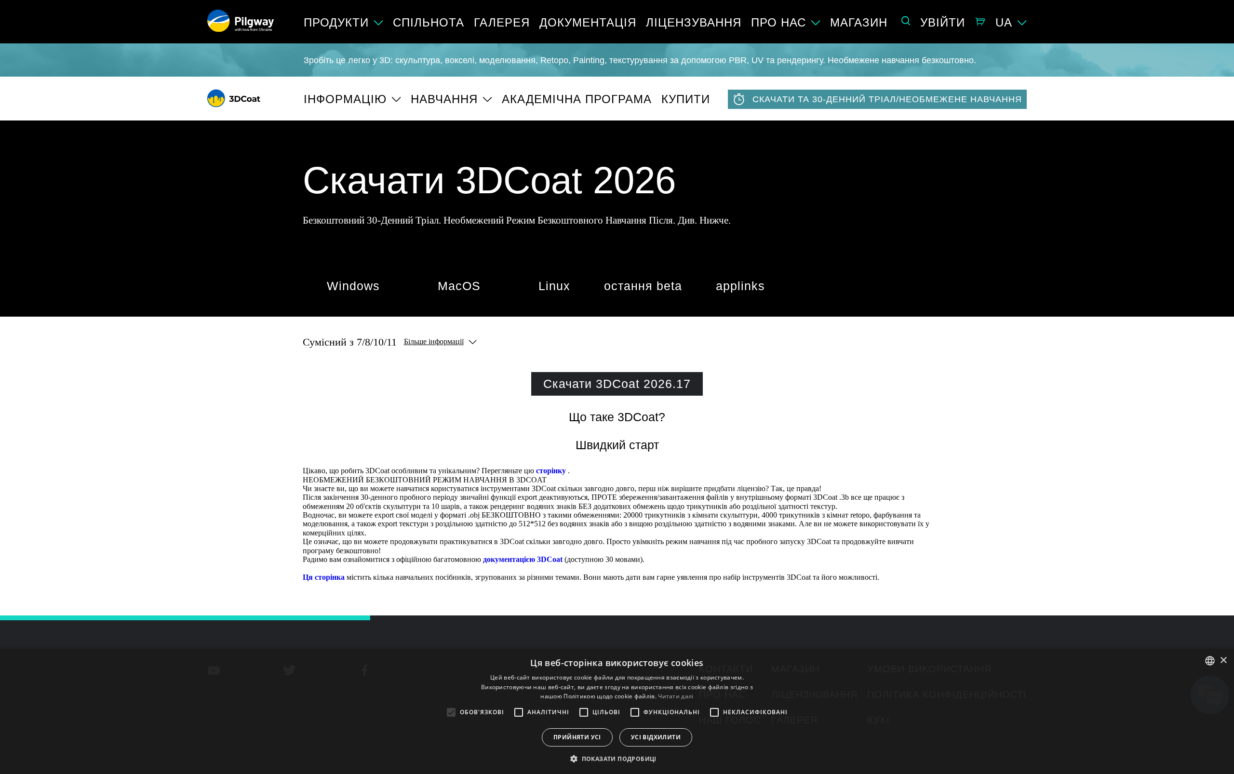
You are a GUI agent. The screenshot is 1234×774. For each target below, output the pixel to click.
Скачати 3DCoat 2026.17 (617, 383)
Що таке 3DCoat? (617, 417)
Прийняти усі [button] (577, 737)
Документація (587, 22)
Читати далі (675, 696)
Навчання (444, 99)
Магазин (858, 22)
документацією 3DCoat (523, 559)
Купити (685, 99)
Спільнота (428, 22)
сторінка (330, 577)
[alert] (617, 711)
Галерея (502, 22)
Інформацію (345, 99)
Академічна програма (577, 99)
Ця (308, 577)
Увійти (942, 22)
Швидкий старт (617, 445)
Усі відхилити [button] (656, 737)
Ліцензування (693, 22)
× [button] (1223, 660)
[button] (617, 758)
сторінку (551, 471)
